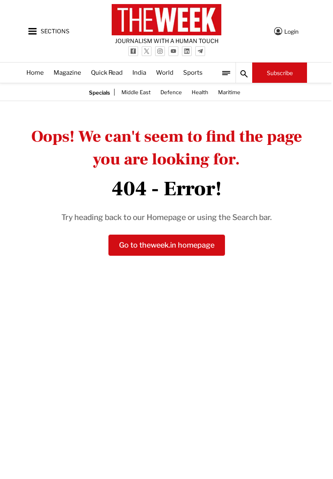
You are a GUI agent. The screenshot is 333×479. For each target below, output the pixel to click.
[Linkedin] (187, 51)
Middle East (136, 91)
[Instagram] (160, 51)
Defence (171, 91)
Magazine (67, 72)
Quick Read (107, 72)
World (164, 72)
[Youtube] (173, 51)
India (139, 72)
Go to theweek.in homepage (166, 244)
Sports (193, 72)
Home (35, 72)
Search (244, 73)
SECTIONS (55, 31)
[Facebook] (133, 51)
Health (200, 91)
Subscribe (280, 72)
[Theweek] (166, 19)
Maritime (229, 91)
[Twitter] (146, 51)
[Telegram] (200, 51)
